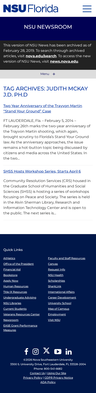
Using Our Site (56, 373)
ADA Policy (48, 382)
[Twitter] (46, 353)
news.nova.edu (64, 61)
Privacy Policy (32, 377)
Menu (45, 74)
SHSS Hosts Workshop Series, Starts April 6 (42, 171)
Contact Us (37, 373)
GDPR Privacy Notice (58, 377)
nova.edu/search (41, 56)
